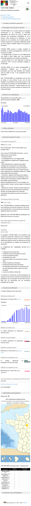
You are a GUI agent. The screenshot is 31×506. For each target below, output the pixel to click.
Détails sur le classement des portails (9, 384)
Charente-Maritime (5, 471)
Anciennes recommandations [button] (12, 493)
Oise (4, 480)
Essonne (4, 485)
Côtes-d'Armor (4, 474)
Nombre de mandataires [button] (11, 95)
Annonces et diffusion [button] (10, 288)
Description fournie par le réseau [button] (13, 28)
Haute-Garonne (4, 477)
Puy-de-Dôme (4, 482)
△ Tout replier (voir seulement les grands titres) (12, 23)
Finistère (4, 475)
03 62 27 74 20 (6, 15)
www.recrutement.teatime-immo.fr (11, 19)
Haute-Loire (4, 478)
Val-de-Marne (4, 486)
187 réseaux (14, 4)
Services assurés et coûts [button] (11, 137)
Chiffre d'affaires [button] (8, 128)
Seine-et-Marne (4, 483)
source (23, 98)
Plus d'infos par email (7, 17)
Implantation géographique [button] (12, 393)
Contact (25, 502)
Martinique (4, 488)
